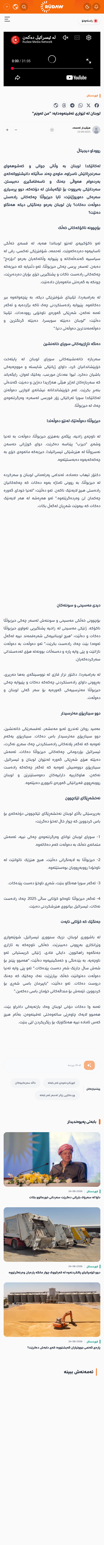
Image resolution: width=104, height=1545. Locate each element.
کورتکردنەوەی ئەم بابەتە (61, 1083)
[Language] (15, 6)
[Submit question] (89, 1065)
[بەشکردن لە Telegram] (72, 105)
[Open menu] (7, 20)
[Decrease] (16, 129)
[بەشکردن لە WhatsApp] (80, 105)
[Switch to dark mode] (87, 7)
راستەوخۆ (87, 21)
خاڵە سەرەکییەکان (25, 1083)
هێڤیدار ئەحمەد (81, 128)
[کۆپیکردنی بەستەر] (55, 105)
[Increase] (7, 129)
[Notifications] (96, 7)
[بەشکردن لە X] (88, 105)
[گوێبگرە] (52, 130)
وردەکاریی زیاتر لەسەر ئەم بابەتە (57, 1095)
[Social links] (7, 7)
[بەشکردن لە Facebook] (96, 105)
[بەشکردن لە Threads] (64, 105)
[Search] (24, 7)
